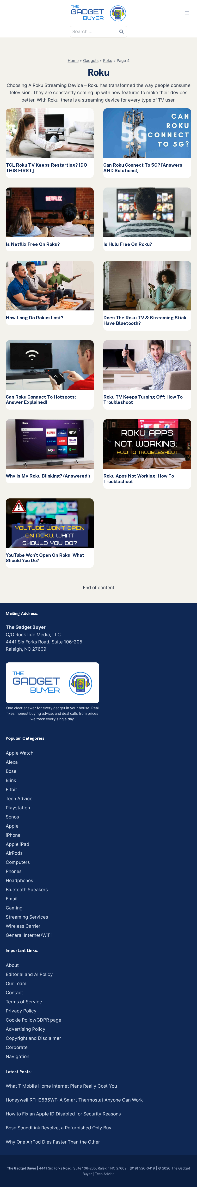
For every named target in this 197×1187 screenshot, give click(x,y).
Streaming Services (27, 917)
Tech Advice (19, 798)
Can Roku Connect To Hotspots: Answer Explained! (41, 399)
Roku (107, 60)
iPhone (13, 835)
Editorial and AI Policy (29, 974)
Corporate (17, 1047)
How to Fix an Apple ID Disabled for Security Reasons (63, 1114)
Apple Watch (19, 753)
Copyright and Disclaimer (33, 1038)
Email (12, 899)
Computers (18, 862)
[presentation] (50, 133)
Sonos (12, 817)
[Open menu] (186, 13)
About (12, 965)
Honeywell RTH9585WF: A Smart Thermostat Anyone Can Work (74, 1100)
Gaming (14, 908)
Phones (14, 871)
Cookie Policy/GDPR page (33, 1020)
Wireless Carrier (23, 926)
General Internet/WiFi (29, 935)
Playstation (18, 808)
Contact (14, 992)
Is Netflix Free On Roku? (33, 244)
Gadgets (90, 60)
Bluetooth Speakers (27, 889)
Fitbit (11, 789)
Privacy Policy (21, 1011)
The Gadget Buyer (21, 1168)
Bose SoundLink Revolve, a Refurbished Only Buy (58, 1128)
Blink (11, 780)
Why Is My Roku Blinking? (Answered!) (48, 475)
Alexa (12, 762)
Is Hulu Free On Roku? (127, 244)
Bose (11, 771)
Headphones (19, 880)
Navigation (17, 1056)
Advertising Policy (25, 1029)
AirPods (14, 853)
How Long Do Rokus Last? (34, 317)
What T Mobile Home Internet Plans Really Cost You (61, 1086)
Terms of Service (24, 1002)
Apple (12, 826)
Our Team (16, 983)
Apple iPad (17, 844)
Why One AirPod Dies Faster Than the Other (53, 1142)
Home (73, 60)
